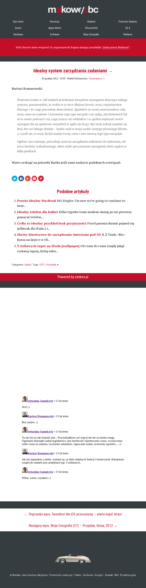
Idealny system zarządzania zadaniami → (73, 71)
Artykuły (91, 21)
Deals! (18, 28)
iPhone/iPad (91, 28)
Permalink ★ (52, 264)
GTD (41, 264)
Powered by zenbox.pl (73, 277)
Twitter (77, 575)
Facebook (88, 575)
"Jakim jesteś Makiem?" (116, 47)
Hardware (18, 34)
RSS (116, 575)
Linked (27, 264)
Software (54, 34)
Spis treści (18, 21)
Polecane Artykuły (128, 21)
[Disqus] (73, 339)
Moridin (16, 575)
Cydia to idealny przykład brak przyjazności (52, 223)
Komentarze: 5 (97, 78)
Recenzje (54, 21)
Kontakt (109, 575)
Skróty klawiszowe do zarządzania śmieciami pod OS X (61, 234)
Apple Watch (54, 28)
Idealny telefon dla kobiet (38, 212)
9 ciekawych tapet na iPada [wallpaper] (48, 246)
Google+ (98, 575)
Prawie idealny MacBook (37, 200)
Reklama (127, 34)
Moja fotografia (91, 34)
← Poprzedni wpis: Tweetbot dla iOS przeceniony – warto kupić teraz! (73, 514)
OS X (127, 28)
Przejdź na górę (128, 575)
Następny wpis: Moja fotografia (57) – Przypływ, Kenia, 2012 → (73, 525)
